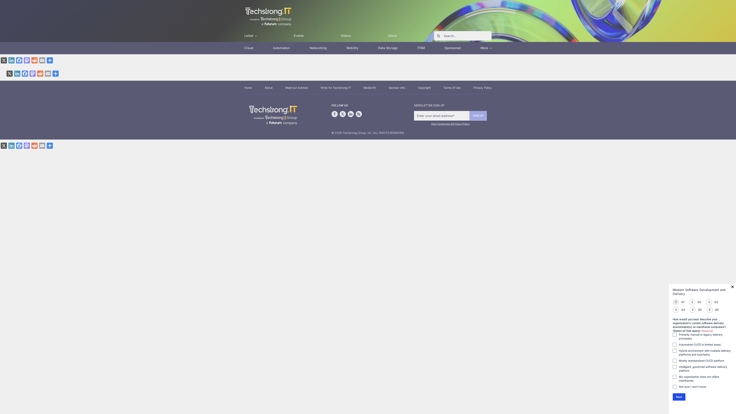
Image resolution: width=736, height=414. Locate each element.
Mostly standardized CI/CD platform (701, 360)
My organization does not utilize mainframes (699, 378)
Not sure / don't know (692, 386)
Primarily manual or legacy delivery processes (701, 336)
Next (679, 396)
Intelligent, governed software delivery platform (703, 368)
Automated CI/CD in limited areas (700, 344)
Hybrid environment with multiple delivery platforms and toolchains (705, 352)
